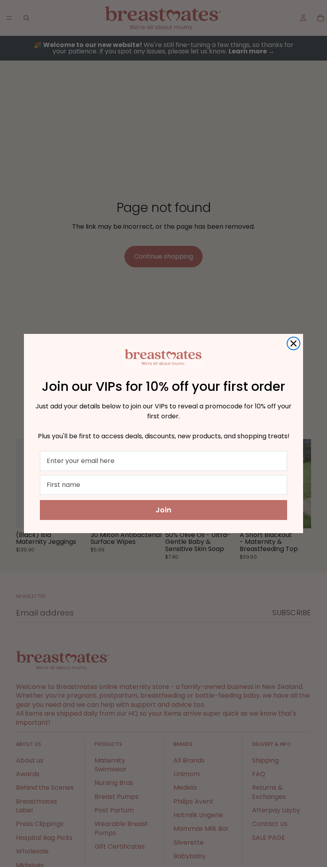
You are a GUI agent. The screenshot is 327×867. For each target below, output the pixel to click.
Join (163, 510)
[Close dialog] (293, 343)
